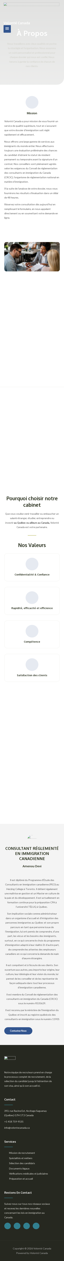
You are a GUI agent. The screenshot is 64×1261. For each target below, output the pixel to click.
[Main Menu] (7, 29)
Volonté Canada (17, 23)
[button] (18, 1030)
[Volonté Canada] (31, 11)
